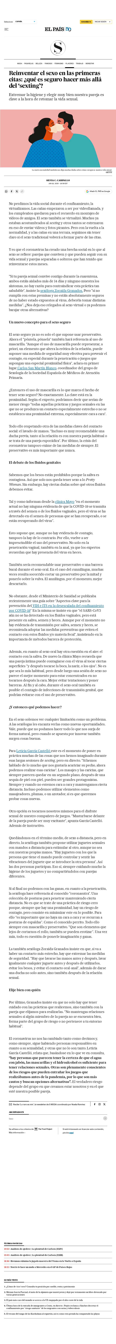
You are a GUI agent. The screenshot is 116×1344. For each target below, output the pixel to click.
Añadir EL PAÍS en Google (100, 191)
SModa (58, 47)
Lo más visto (11, 1280)
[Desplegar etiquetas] (105, 1118)
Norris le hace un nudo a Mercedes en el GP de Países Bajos (41, 1267)
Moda (19, 64)
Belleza (39, 64)
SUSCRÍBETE (86, 22)
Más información (16, 1132)
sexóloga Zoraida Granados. (61, 290)
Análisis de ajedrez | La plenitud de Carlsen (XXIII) (37, 1255)
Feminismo (59, 64)
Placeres (70, 64)
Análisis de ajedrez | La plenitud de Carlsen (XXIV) (37, 1249)
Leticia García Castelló (33, 751)
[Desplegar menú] (6, 29)
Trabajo (79, 64)
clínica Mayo (64, 501)
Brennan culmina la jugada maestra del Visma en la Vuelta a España (46, 1261)
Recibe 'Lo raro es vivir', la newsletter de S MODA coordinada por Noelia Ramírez (49, 1104)
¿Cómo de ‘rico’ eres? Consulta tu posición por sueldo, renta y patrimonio (40, 1286)
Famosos (48, 64)
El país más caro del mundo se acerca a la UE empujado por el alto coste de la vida (44, 1300)
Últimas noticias (13, 1243)
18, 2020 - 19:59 (58, 184)
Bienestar (90, 64)
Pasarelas (28, 64)
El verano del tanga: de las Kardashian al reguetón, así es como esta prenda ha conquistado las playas (53, 1314)
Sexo (11, 1118)
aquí (71, 1132)
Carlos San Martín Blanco (36, 368)
